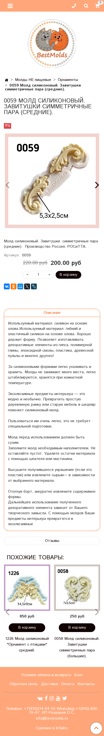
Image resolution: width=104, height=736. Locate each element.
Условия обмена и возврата (46, 675)
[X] (27, 286)
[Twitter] (64, 698)
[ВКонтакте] (7, 286)
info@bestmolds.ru (52, 718)
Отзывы (52, 541)
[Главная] (6, 80)
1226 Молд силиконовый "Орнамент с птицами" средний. (27, 644)
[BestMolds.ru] (52, 43)
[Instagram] (52, 698)
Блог (78, 675)
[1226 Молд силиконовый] (27, 587)
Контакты (86, 684)
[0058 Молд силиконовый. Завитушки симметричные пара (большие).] (77, 587)
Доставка (49, 684)
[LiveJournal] (34, 286)
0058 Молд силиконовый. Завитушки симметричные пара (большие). (77, 647)
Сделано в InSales (52, 728)
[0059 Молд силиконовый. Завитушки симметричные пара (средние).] (52, 181)
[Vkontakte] (40, 698)
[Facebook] (46, 698)
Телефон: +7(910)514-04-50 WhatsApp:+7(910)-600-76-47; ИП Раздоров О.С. (52, 710)
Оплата (67, 684)
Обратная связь (23, 684)
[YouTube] (58, 698)
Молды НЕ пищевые (33, 80)
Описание (52, 313)
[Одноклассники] (13, 286)
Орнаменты (68, 80)
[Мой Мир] (20, 286)
